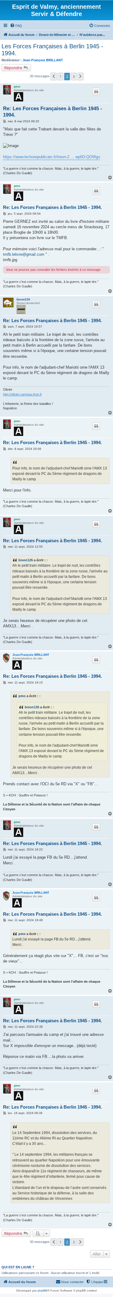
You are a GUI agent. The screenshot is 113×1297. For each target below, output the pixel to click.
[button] (54, 76)
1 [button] (60, 76)
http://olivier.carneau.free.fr (22, 394)
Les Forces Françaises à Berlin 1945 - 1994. (52, 49)
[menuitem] (16, 25)
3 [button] (74, 76)
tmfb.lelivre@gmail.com (23, 254)
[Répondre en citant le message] (96, 91)
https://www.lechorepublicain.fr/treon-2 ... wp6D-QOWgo (51, 157)
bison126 (23, 299)
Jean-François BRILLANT (43, 60)
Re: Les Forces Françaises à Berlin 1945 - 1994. (52, 112)
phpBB (42, 1290)
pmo (17, 86)
